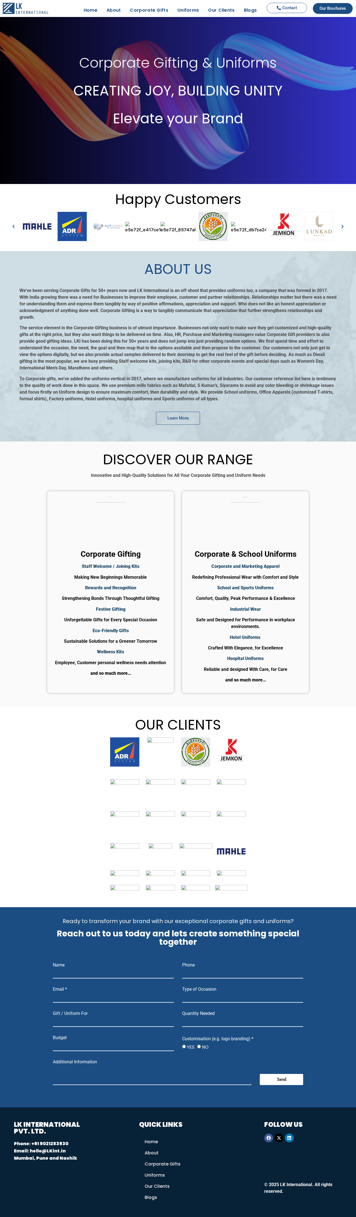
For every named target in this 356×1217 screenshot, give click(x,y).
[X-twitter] (279, 1137)
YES (190, 1047)
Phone (188, 965)
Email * (60, 989)
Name (59, 965)
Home (90, 10)
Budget (60, 1038)
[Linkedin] (289, 1137)
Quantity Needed (198, 1013)
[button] (13, 227)
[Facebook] (268, 1137)
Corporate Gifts (149, 10)
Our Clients (221, 10)
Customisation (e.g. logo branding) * (217, 1039)
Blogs (250, 10)
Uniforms (188, 10)
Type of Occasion (199, 989)
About (114, 10)
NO (205, 1047)
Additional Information (75, 1062)
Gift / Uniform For (70, 1013)
